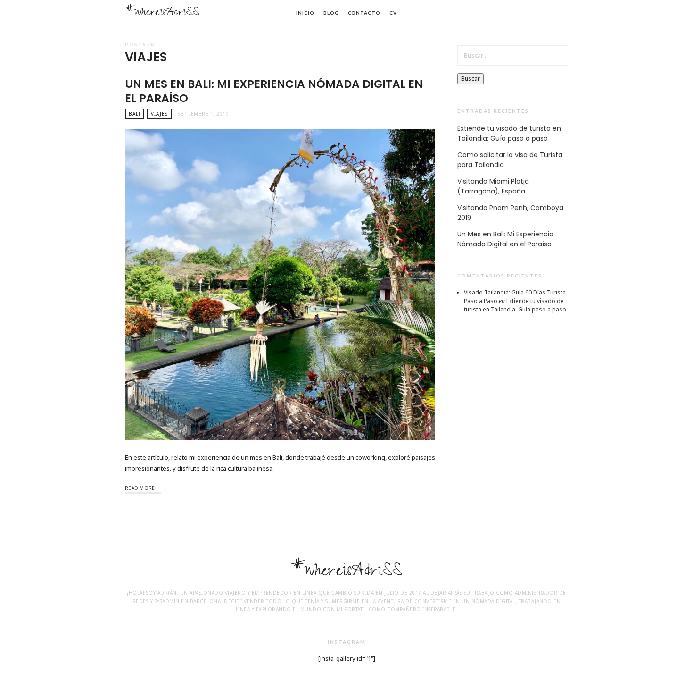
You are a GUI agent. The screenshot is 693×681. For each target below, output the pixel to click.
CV (393, 13)
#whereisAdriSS (162, 13)
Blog (331, 13)
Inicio (305, 13)
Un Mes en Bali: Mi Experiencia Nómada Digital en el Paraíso (274, 91)
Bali (134, 113)
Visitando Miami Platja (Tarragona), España (493, 186)
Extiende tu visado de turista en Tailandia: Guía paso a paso (509, 133)
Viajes (159, 113)
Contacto (364, 13)
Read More (140, 488)
